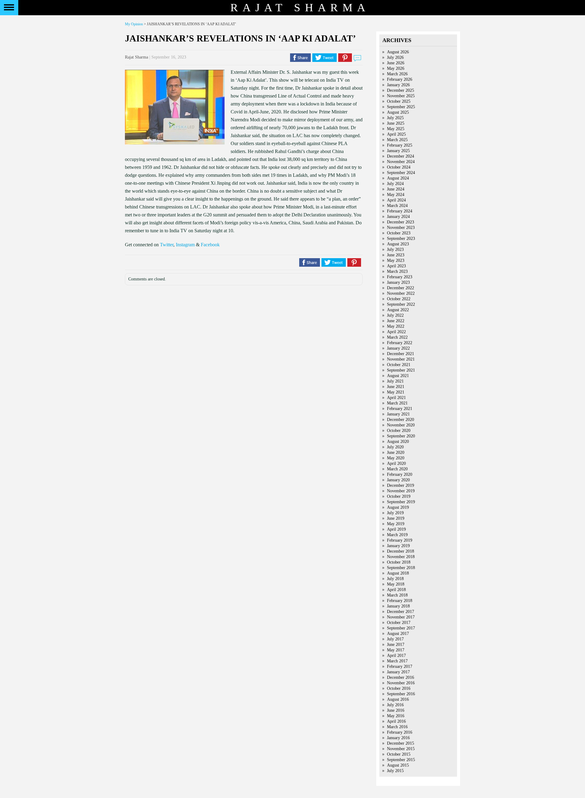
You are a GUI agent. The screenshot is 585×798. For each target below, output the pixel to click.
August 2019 (398, 507)
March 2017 (397, 661)
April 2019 (396, 529)
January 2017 (398, 672)
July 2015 (395, 770)
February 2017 (399, 666)
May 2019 (395, 524)
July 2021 (395, 381)
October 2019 (398, 496)
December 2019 (400, 485)
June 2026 (395, 63)
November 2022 (401, 293)
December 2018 (400, 551)
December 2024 (400, 156)
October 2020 (398, 430)
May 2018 (395, 584)
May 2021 (395, 392)
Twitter (166, 244)
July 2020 (395, 447)
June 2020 (395, 452)
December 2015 (400, 743)
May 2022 (395, 326)
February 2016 (399, 732)
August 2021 (398, 375)
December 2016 (400, 677)
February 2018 (399, 600)
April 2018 (396, 589)
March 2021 (397, 403)
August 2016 (398, 699)
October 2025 (398, 101)
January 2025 (398, 150)
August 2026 (398, 52)
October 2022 (398, 299)
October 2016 (398, 688)
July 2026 (395, 57)
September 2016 (401, 694)
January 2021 (398, 414)
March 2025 (397, 139)
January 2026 (398, 85)
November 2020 (401, 425)
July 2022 (395, 315)
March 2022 (397, 337)
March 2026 (397, 74)
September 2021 (401, 370)
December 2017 (400, 611)
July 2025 (395, 118)
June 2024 (395, 189)
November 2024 (401, 161)
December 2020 (400, 419)
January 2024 (398, 216)
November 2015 (401, 748)
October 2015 (398, 754)
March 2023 (397, 271)
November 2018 (401, 556)
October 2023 (398, 233)
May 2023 (395, 260)
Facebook (210, 244)
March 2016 (397, 727)
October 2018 (398, 562)
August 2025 (398, 112)
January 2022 (398, 348)
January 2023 (398, 282)
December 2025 (400, 90)
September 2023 (401, 238)
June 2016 (395, 710)
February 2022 (399, 342)
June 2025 (395, 123)
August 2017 (398, 633)
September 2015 (401, 759)
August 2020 (398, 441)
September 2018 (401, 567)
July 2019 (395, 513)
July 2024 (395, 183)
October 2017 (398, 622)
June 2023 (395, 255)
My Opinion (134, 24)
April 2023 (396, 266)
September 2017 (401, 628)
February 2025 (399, 145)
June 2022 (395, 321)
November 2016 (401, 683)
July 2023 (395, 249)
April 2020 (396, 463)
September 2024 (401, 172)
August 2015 (398, 765)
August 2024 (398, 178)
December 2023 (400, 222)
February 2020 (399, 474)
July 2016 (395, 705)
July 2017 (395, 639)
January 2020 (398, 480)
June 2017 (395, 644)
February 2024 (399, 211)
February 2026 (399, 79)
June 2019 (395, 518)
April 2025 (396, 134)
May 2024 (395, 194)
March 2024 (397, 205)
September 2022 (401, 304)
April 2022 (396, 332)
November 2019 (401, 491)
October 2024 (398, 167)
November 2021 (401, 359)
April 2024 (396, 200)
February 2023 (399, 277)
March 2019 (397, 535)
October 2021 (398, 364)
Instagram (185, 244)
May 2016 (395, 716)
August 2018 (398, 573)
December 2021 (400, 353)
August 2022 (398, 310)
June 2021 (395, 386)
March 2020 (397, 469)
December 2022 (400, 288)
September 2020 (401, 436)
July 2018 (395, 578)
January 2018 (398, 606)
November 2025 (401, 96)
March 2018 (397, 595)
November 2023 (401, 227)
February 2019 (399, 540)
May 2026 (395, 68)
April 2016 (396, 721)
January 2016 (398, 738)
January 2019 (398, 545)
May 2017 (395, 650)
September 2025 (401, 107)
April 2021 (396, 397)
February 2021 (399, 408)
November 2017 (401, 617)
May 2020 (395, 458)
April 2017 (396, 655)
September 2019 (401, 502)
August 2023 (398, 244)
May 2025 (395, 128)
